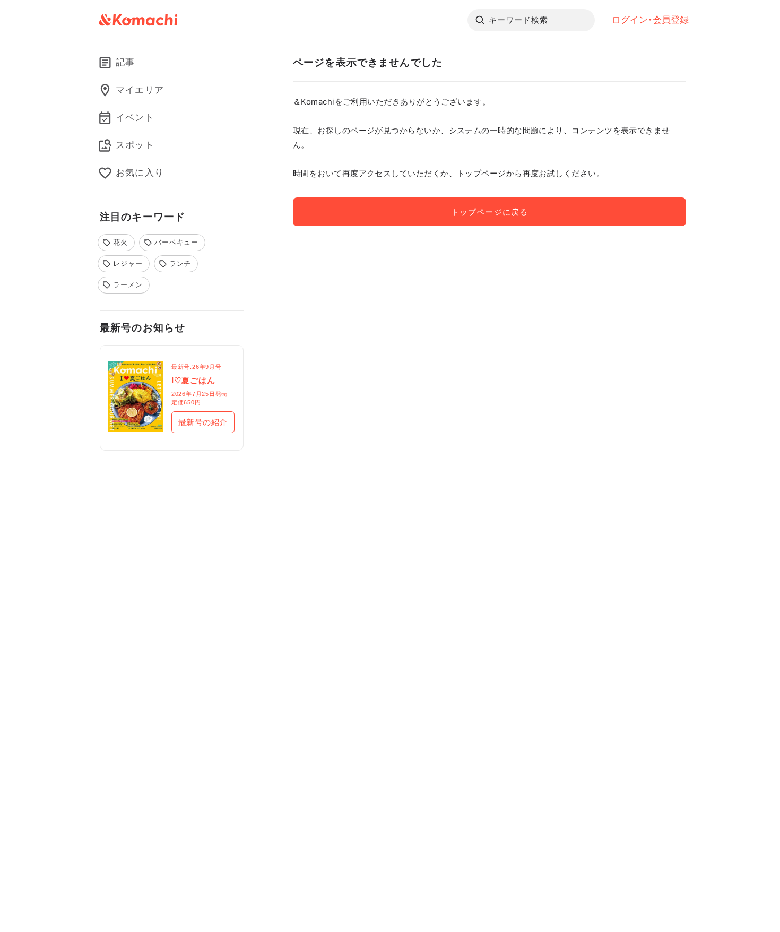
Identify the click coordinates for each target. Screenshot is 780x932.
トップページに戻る (489, 212)
